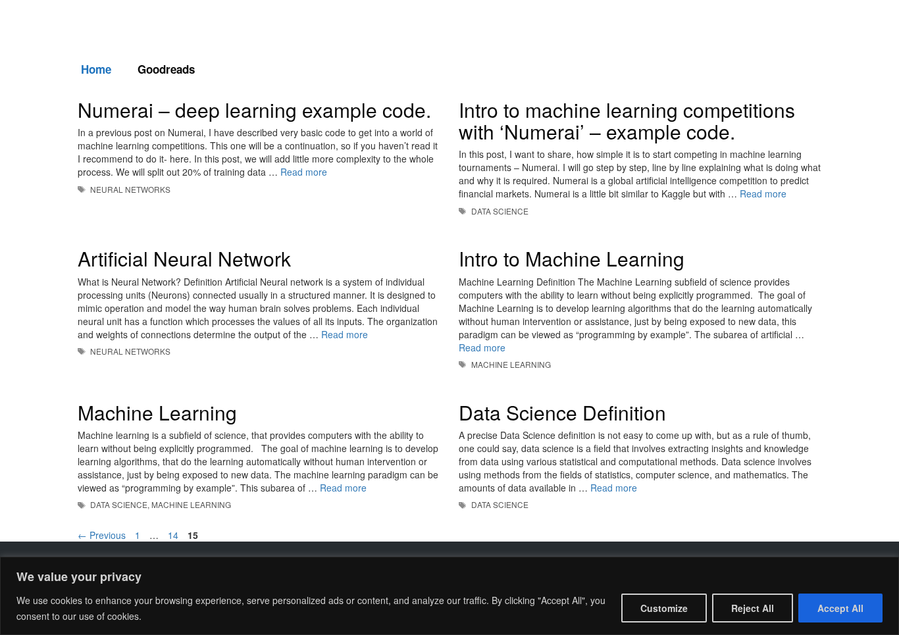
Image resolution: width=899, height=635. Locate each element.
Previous (102, 535)
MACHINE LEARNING (511, 364)
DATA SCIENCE (499, 210)
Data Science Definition (562, 412)
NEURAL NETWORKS (130, 189)
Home (96, 69)
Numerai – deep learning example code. (254, 109)
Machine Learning (157, 412)
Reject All (752, 608)
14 (174, 535)
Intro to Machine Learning (571, 258)
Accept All (840, 608)
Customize (664, 608)
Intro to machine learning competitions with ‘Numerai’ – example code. (627, 120)
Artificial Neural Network (184, 258)
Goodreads (166, 69)
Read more (303, 171)
